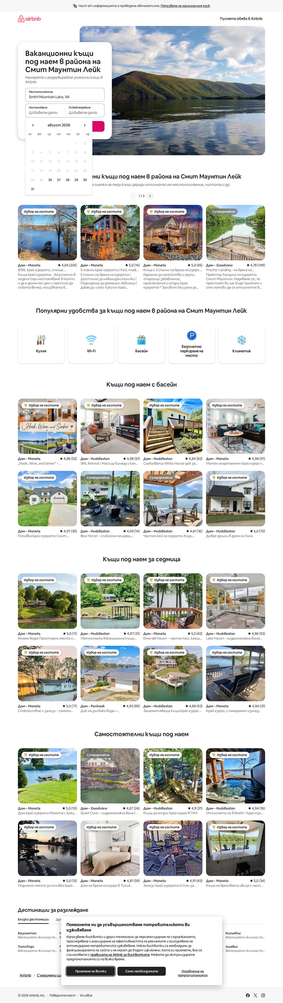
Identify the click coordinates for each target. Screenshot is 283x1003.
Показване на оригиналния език (185, 6)
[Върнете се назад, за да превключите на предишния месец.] (33, 125)
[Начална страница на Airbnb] (29, 19)
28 (67, 180)
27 (59, 180)
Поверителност (62, 995)
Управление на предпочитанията (192, 973)
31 (32, 189)
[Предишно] (133, 196)
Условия (86, 995)
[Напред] (149, 196)
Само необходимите (141, 971)
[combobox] (65, 97)
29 (76, 180)
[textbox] (45, 112)
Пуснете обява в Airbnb (241, 18)
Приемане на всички (90, 971)
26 (50, 180)
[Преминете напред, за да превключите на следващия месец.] (84, 125)
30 (85, 180)
